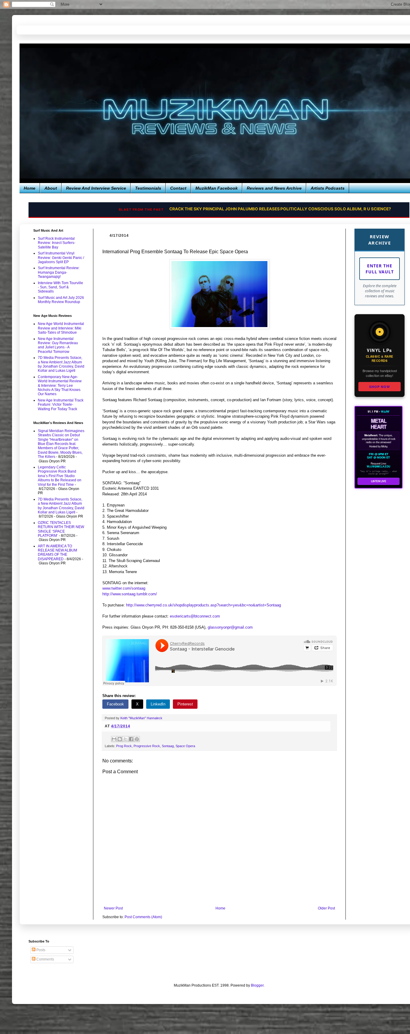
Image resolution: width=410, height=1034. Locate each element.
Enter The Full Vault (380, 269)
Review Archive (379, 239)
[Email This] (114, 739)
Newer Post (113, 908)
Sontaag (168, 746)
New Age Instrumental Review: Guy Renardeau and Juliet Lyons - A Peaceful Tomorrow (58, 345)
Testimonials (148, 188)
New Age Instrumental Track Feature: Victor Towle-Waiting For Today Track (60, 404)
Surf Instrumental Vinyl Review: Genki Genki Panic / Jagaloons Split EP (61, 257)
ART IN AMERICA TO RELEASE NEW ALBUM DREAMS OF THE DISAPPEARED (57, 552)
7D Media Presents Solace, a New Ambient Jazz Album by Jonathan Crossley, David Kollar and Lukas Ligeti (61, 364)
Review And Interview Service (96, 188)
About (50, 188)
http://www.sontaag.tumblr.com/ (129, 594)
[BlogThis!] (120, 739)
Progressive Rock (147, 746)
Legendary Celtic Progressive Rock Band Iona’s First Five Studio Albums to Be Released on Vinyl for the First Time (59, 476)
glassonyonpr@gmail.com (230, 627)
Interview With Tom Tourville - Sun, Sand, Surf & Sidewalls (60, 287)
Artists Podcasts (328, 188)
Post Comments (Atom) (143, 917)
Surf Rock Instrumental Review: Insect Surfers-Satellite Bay (56, 242)
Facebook (115, 704)
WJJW (385, 411)
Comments (44, 959)
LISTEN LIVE (378, 481)
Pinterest (185, 704)
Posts (40, 950)
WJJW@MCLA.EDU (378, 466)
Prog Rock (124, 746)
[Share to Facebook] (131, 739)
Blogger (257, 985)
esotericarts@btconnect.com (195, 616)
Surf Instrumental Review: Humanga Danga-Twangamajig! (59, 272)
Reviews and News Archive (274, 188)
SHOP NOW (379, 386)
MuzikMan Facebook (216, 188)
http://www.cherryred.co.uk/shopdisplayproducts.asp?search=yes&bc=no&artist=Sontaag (203, 605)
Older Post (326, 908)
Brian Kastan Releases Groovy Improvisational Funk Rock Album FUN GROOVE (244, 209)
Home (29, 188)
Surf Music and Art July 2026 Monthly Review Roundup (61, 300)
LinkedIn (158, 704)
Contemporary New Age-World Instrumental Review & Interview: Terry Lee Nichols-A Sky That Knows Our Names (60, 385)
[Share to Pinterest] (137, 739)
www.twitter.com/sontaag (123, 588)
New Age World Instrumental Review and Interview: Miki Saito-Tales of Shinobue (61, 328)
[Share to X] (125, 739)
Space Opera (185, 746)
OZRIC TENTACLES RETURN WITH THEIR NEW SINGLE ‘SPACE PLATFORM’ (61, 529)
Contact (178, 188)
